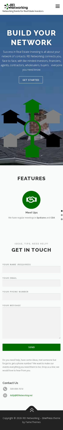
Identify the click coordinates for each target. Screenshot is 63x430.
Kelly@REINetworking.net (21, 395)
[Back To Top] (31, 410)
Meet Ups (32, 212)
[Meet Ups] (31, 199)
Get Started (31, 79)
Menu (57, 6)
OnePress (47, 418)
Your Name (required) (17, 264)
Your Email (10, 278)
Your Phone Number (16, 291)
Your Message (12, 305)
